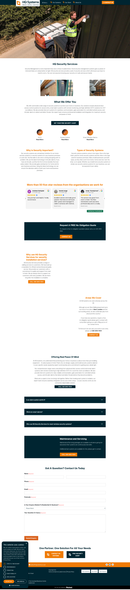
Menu (45, 3)
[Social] (107, 564)
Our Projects (102, 571)
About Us (78, 2)
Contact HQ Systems (55, 555)
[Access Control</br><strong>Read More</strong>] (65, 135)
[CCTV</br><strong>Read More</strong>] (39, 135)
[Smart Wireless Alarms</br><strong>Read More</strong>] (90, 135)
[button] (104, 198)
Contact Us (108, 2)
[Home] (28, 3)
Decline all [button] (20, 581)
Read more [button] (39, 206)
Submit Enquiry (31, 538)
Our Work (68, 2)
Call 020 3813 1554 (36, 282)
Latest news (62, 571)
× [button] (26, 543)
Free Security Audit (77, 555)
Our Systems (56, 2)
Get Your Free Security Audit (65, 123)
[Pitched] (69, 587)
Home (50, 571)
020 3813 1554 (97, 331)
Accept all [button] (9, 581)
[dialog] (15, 565)
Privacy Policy (70, 571)
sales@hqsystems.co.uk (38, 565)
